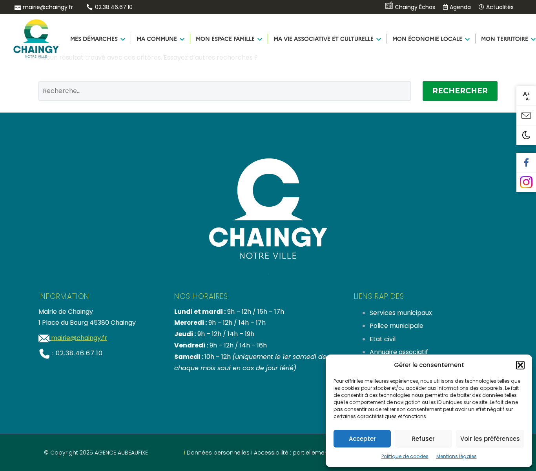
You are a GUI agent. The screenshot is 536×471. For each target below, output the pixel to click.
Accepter (362, 439)
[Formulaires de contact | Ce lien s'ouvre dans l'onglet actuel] (526, 115)
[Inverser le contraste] (526, 135)
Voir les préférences (490, 439)
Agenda (460, 7)
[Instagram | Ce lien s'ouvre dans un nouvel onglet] (526, 182)
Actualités (500, 7)
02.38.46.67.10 (114, 7)
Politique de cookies (404, 456)
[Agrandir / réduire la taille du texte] (526, 96)
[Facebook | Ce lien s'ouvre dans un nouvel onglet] (526, 163)
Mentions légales (456, 456)
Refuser (423, 439)
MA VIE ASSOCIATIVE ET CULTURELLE (323, 38)
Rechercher (460, 90)
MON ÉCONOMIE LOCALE (427, 38)
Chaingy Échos (415, 7)
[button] (520, 365)
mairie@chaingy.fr (48, 7)
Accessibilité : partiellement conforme (306, 452)
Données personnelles (218, 452)
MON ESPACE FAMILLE (225, 38)
